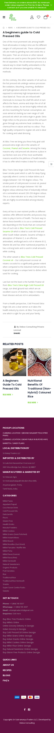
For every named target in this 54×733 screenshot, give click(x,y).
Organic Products (10, 567)
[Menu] (4, 17)
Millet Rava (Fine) (10, 557)
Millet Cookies (9, 531)
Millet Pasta (8, 501)
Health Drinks (8, 524)
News (10, 27)
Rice (4, 574)
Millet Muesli (8, 541)
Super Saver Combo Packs (14, 587)
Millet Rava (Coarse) (11, 554)
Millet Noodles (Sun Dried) (14, 544)
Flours (5, 517)
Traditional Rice (9, 577)
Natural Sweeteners (11, 564)
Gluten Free (8, 521)
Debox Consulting (27, 723)
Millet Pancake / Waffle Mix (14, 547)
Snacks (6, 584)
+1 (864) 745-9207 (17, 603)
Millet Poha (7, 551)
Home (4, 27)
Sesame (25, 148)
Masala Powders (10, 527)
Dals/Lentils (8, 514)
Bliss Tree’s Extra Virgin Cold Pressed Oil (26, 285)
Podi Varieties (9, 571)
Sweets (6, 591)
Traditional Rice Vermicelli (13, 581)
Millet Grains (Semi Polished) (15, 534)
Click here (17, 613)
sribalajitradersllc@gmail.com (20, 610)
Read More (7, 394)
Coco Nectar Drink (10, 507)
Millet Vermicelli (9, 561)
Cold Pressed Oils (10, 511)
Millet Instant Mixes (11, 537)
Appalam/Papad (10, 504)
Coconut (6, 148)
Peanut (14, 148)
